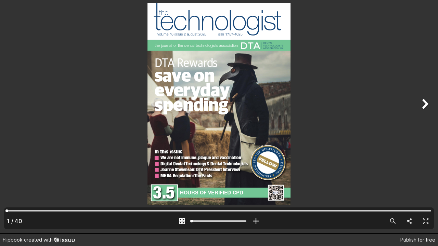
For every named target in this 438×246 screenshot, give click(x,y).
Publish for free (417, 240)
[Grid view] (182, 221)
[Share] (409, 221)
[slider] (219, 221)
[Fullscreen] (426, 221)
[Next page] (424, 116)
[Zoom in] (256, 221)
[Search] (393, 221)
